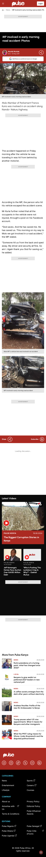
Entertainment (8, 785)
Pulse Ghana (7, 831)
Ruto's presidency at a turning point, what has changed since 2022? (27, 665)
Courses (30, 790)
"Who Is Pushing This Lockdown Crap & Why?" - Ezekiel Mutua (32, 571)
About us (6, 801)
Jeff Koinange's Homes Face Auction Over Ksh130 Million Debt (12, 571)
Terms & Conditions (10, 814)
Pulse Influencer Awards (34, 812)
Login (40, 3)
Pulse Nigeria (8, 826)
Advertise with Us (8, 807)
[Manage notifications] (41, 852)
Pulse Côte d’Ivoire (31, 832)
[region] (23, 563)
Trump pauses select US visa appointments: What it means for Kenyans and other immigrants (28, 721)
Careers (30, 785)
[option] (12, 563)
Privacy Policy (33, 801)
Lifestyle (5, 790)
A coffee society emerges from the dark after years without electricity (29, 693)
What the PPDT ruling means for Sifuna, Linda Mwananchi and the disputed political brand (28, 736)
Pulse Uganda (8, 835)
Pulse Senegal (33, 826)
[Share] (41, 52)
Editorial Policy (33, 806)
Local (16, 674)
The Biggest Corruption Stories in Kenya (21, 539)
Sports (30, 780)
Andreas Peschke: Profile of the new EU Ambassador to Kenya (27, 706)
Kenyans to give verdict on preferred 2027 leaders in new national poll (27, 679)
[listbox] (23, 563)
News (8, 10)
